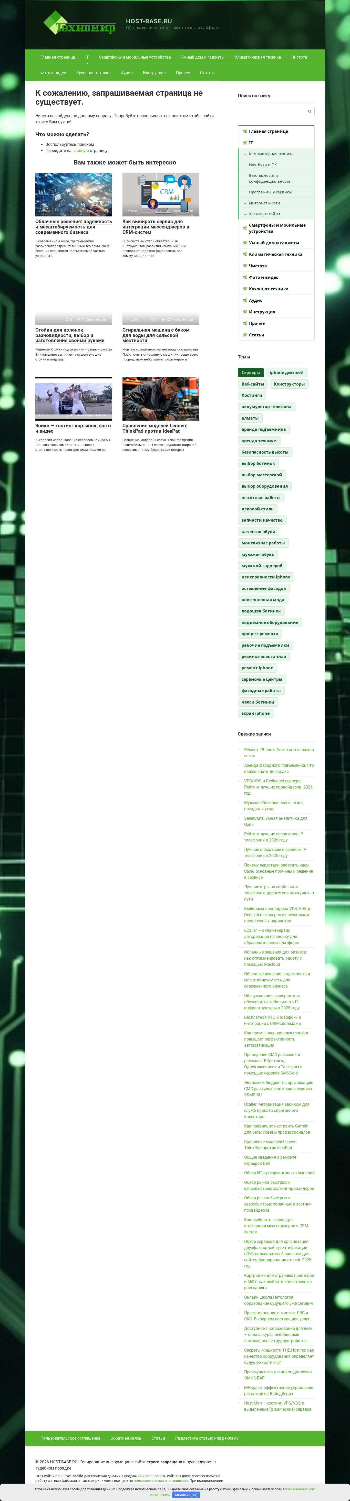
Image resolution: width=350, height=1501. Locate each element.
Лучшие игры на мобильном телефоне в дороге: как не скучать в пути (279, 893)
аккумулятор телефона (267, 406)
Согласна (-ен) (186, 1495)
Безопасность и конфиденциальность (270, 178)
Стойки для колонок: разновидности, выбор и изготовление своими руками (70, 335)
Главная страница (57, 57)
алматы (250, 418)
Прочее (183, 72)
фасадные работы (261, 690)
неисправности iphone (266, 577)
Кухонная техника (93, 72)
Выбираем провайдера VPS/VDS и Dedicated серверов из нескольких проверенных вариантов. (277, 914)
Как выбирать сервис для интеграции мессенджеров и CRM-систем (155, 226)
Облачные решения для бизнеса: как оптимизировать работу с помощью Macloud (275, 958)
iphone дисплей (287, 372)
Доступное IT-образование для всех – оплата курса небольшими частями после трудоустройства (278, 1334)
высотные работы (261, 497)
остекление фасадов (264, 588)
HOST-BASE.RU (149, 21)
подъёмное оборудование (270, 622)
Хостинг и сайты (264, 213)
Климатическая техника (258, 57)
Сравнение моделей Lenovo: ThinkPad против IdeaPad (154, 428)
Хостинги (252, 395)
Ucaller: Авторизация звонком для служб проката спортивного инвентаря (277, 1110)
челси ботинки (258, 702)
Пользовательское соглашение (70, 1438)
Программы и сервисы (270, 191)
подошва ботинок (261, 611)
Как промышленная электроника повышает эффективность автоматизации (276, 1039)
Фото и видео (53, 72)
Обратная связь (125, 1438)
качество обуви (258, 531)
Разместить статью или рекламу (207, 1438)
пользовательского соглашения (161, 1480)
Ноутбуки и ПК (263, 164)
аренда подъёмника (264, 429)
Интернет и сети (264, 202)
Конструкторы (289, 384)
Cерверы (251, 372)
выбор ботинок (258, 463)
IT (87, 57)
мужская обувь (258, 554)
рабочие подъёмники (265, 645)
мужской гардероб (262, 565)
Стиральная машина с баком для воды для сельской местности (156, 335)
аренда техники (259, 441)
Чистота (299, 57)
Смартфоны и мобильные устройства (135, 57)
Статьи (207, 72)
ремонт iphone (257, 668)
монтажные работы (263, 543)
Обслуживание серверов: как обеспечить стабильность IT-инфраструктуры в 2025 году (272, 1001)
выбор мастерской (262, 475)
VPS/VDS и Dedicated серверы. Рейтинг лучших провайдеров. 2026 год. (278, 787)
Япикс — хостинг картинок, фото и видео (73, 428)
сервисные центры (262, 679)
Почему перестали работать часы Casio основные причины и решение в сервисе (278, 871)
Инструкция (154, 72)
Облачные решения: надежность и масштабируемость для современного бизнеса (73, 226)
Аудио (127, 72)
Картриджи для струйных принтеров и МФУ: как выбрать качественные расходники (279, 1281)
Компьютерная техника (271, 153)
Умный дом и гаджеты (202, 57)
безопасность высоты (265, 452)
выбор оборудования (265, 486)
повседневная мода (263, 599)
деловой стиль (258, 509)
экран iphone (256, 713)
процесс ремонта (260, 634)
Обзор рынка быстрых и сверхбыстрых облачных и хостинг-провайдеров (278, 1204)
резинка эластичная (264, 656)
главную (81, 150)
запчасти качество (262, 520)
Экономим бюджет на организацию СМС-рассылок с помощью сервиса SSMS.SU (278, 1088)
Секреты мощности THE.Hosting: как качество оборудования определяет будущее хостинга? (279, 1356)
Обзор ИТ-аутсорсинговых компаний (279, 1172)
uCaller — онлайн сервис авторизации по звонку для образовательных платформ (271, 936)
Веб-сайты (253, 384)
